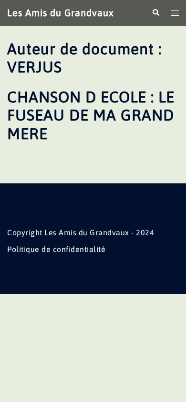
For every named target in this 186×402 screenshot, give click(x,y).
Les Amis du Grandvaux (60, 12)
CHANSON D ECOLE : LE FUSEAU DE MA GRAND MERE (91, 115)
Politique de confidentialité (56, 249)
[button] (155, 13)
